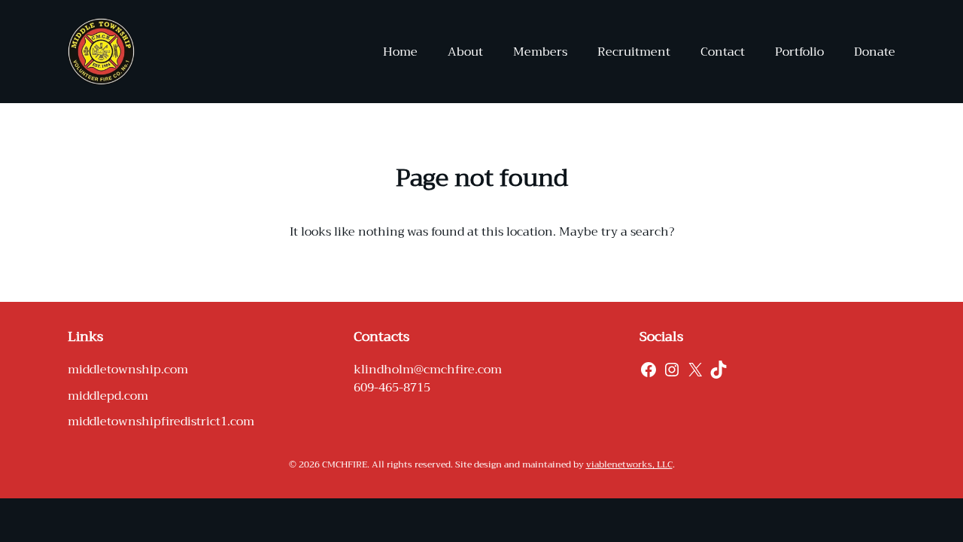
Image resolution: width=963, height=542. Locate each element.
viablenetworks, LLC (629, 464)
